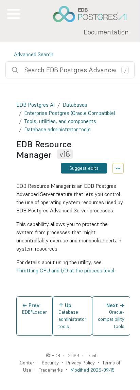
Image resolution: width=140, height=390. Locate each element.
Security (50, 363)
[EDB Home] (93, 13)
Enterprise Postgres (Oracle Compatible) (69, 112)
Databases (75, 104)
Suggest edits (84, 168)
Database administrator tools (57, 129)
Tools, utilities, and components (60, 121)
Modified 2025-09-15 (92, 370)
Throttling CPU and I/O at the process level (65, 270)
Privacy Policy (80, 363)
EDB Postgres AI (35, 104)
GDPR (73, 355)
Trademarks (51, 370)
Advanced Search (33, 54)
